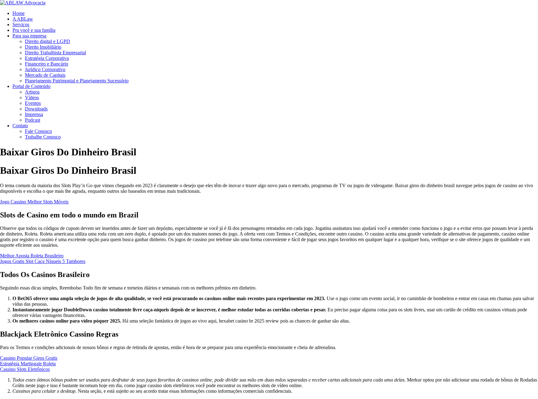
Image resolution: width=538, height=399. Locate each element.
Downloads (36, 108)
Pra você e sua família (33, 30)
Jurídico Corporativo (45, 69)
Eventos (33, 103)
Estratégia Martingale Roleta (28, 363)
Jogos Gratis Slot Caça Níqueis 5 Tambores (42, 261)
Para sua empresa (29, 35)
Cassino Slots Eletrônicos (25, 369)
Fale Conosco (38, 131)
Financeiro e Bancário (46, 63)
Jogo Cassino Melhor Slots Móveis (34, 201)
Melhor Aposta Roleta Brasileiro (32, 255)
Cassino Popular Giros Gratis (28, 358)
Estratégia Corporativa (47, 58)
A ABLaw (22, 19)
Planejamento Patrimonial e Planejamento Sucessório (77, 80)
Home (18, 13)
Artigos (32, 92)
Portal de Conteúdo (31, 86)
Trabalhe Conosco (43, 136)
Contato (20, 125)
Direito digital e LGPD (47, 41)
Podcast (32, 120)
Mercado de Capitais (45, 75)
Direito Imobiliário (43, 47)
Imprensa (34, 114)
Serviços (20, 24)
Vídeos (32, 97)
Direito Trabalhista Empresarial (55, 52)
